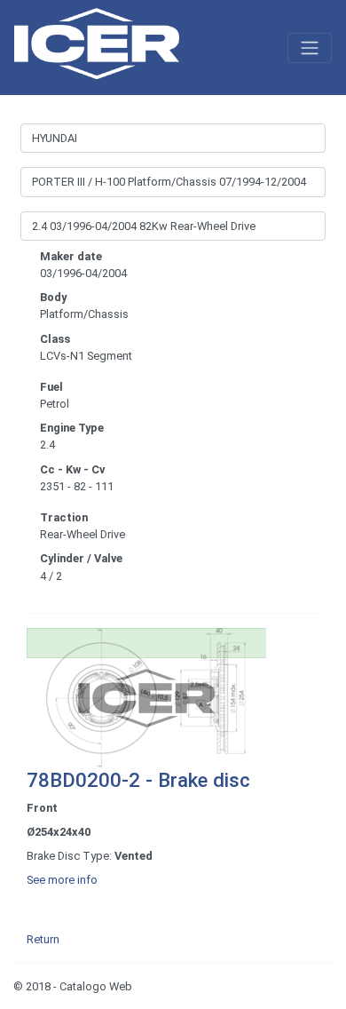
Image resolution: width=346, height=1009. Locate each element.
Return (43, 939)
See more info (62, 879)
